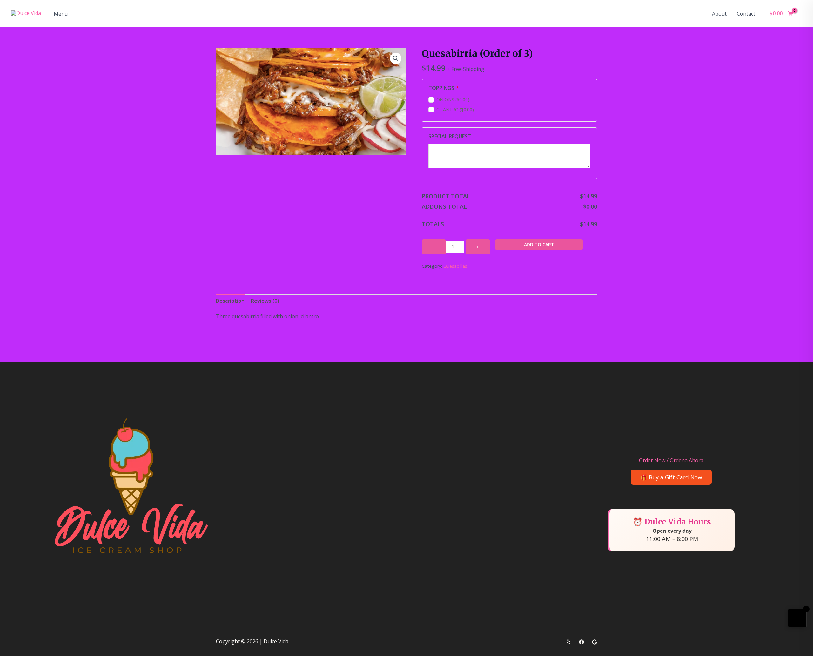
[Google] (594, 642)
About (719, 13)
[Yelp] (568, 642)
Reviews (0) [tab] (265, 300)
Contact (746, 13)
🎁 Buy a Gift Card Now (671, 477)
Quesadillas (455, 266)
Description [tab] (230, 300)
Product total (446, 196)
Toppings (443, 88)
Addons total (444, 206)
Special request (449, 136)
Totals (433, 224)
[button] (395, 58)
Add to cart (539, 244)
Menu (61, 13)
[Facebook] (581, 642)
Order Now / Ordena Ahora (671, 460)
